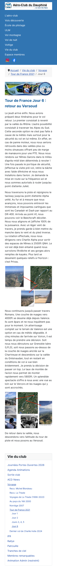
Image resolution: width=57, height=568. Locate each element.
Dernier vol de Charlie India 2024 (26, 531)
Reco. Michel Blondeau (21, 488)
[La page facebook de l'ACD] (14, 59)
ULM (7, 30)
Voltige (9, 44)
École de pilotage (15, 25)
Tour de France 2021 (20, 509)
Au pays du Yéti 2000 (20, 501)
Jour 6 (15, 526)
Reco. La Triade (17, 492)
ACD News (13, 479)
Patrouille (12, 545)
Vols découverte (14, 20)
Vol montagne (13, 35)
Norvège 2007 (17, 505)
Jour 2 (15, 517)
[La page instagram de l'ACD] (7, 59)
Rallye (10, 541)
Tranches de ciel (16, 550)
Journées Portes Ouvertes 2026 (25, 464)
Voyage (11, 484)
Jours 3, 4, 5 (18, 522)
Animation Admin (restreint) (23, 560)
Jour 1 (15, 513)
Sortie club (13, 474)
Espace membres (15, 54)
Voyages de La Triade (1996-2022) (27, 497)
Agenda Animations (18, 469)
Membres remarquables (21, 555)
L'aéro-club (11, 15)
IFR (9, 536)
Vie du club (11, 49)
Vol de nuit (11, 39)
